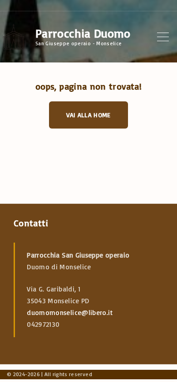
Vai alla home (88, 115)
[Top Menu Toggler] (163, 37)
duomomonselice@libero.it (70, 312)
